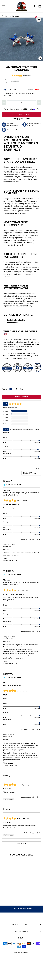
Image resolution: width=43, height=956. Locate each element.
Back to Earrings (23, 909)
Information (21, 931)
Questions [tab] (20, 389)
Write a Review (21, 397)
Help (21, 938)
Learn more (7, 95)
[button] (22, 75)
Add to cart (9, 894)
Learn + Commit (21, 924)
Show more (20, 843)
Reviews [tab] (6, 389)
